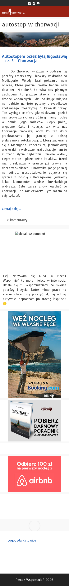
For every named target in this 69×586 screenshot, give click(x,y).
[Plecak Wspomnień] (13, 11)
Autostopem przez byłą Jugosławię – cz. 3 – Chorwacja (34, 58)
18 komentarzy (16, 220)
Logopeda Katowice (22, 540)
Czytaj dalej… (11, 209)
